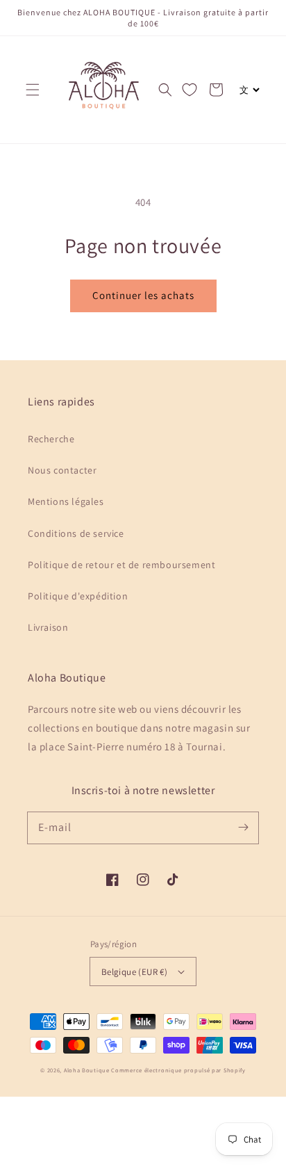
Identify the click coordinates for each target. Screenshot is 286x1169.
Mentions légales (66, 501)
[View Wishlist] (189, 89)
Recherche (51, 439)
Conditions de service (76, 533)
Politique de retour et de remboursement (121, 564)
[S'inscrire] (243, 827)
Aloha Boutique (87, 1070)
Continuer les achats (143, 295)
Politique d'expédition (78, 596)
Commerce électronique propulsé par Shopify (178, 1070)
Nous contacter (62, 470)
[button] (32, 89)
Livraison (48, 627)
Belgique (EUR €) (134, 972)
